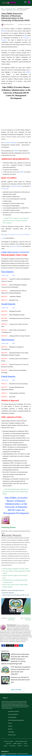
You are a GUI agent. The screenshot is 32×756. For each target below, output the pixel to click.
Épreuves (10, 729)
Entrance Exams (12, 734)
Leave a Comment (16, 689)
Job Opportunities (12, 717)
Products (10, 726)
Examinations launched (13, 711)
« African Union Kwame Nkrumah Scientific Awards (15, 595)
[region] (16, 113)
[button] (3, 645)
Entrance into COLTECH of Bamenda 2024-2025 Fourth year (20, 679)
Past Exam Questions (13, 714)
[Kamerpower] (9, 4)
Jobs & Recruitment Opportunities (16, 720)
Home (2, 8)
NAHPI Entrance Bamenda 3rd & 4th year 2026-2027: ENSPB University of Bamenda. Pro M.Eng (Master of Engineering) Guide (15, 659)
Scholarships (11, 732)
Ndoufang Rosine (8, 527)
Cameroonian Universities (10, 8)
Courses (10, 723)
